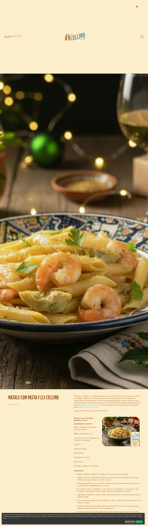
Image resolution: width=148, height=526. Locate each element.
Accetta (139, 521)
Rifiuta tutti (130, 521)
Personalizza (6, 521)
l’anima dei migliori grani (90, 405)
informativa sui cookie (13, 518)
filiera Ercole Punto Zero (89, 407)
